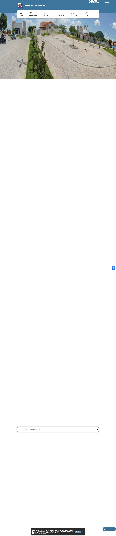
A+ (96, 1)
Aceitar (78, 531)
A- (90, 1)
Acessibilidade (94, 2)
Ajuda (108, 2)
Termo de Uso (42, 533)
